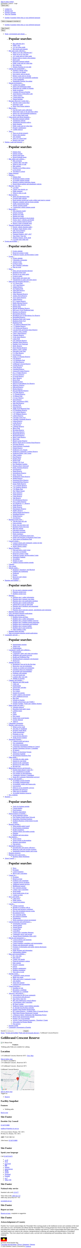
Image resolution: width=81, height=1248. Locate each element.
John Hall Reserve (18, 403)
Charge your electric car (20, 189)
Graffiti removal (18, 129)
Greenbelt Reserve (18, 369)
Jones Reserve (17, 407)
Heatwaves (16, 660)
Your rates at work (18, 972)
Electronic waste (18, 104)
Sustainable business (15, 846)
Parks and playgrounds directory (23, 271)
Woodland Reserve (18, 514)
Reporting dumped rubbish (21, 61)
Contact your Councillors (20, 889)
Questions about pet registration (22, 669)
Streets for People (18, 232)
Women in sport (18, 561)
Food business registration (21, 828)
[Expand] (26, 34)
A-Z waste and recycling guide (22, 56)
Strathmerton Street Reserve (21, 476)
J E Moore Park (17, 396)
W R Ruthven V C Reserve (21, 503)
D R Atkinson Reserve (20, 340)
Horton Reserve (18, 389)
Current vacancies (18, 906)
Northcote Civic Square (20, 450)
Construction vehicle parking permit (24, 207)
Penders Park (17, 459)
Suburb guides (13, 568)
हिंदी (6, 1165)
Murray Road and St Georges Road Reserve (26, 442)
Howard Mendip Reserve (20, 391)
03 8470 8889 (13, 1140)
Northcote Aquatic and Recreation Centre (25, 555)
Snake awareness (18, 90)
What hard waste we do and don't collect (25, 111)
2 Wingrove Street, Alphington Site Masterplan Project (30, 1015)
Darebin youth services (16, 725)
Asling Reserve (17, 299)
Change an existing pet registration (23, 668)
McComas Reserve (18, 432)
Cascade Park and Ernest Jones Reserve (25, 330)
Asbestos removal (18, 707)
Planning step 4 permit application (23, 603)
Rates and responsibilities (16, 954)
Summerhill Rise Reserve (20, 482)
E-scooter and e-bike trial (20, 239)
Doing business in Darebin (17, 813)
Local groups (17, 170)
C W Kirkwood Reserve (20, 328)
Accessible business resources (22, 793)
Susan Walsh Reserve (19, 484)
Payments (16, 877)
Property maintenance (19, 128)
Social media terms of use (21, 893)
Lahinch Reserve (18, 416)
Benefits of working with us (21, 907)
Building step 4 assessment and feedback (25, 624)
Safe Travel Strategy (19, 230)
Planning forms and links (16, 611)
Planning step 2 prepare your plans (23, 599)
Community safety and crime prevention (25, 653)
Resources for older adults (21, 764)
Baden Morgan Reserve (20, 303)
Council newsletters (19, 902)
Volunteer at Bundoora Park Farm (23, 535)
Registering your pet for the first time (24, 664)
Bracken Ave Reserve (19, 312)
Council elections (14, 986)
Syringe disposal (18, 720)
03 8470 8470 (8, 1156)
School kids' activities (19, 687)
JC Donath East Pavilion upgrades (23, 1008)
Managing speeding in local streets (23, 218)
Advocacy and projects (16, 993)
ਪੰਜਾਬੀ (7, 1172)
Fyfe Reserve (17, 358)
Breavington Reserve (19, 314)
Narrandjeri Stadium (19, 557)
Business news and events (17, 855)
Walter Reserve (17, 507)
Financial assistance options (21, 961)
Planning (11, 595)
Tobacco (15, 721)
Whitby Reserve (18, 510)
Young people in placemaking (22, 840)
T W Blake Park (18, 489)
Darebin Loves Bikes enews (21, 168)
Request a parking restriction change (24, 182)
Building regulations (19, 970)
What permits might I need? (21, 826)
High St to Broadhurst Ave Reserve (24, 383)
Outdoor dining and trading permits (24, 831)
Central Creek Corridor (20, 331)
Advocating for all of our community (24, 995)
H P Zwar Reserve (18, 374)
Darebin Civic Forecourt (20, 344)
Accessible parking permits (21, 180)
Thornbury (16, 578)
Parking (11, 175)
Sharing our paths (18, 214)
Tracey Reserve (17, 493)
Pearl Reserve (17, 457)
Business (7, 797)
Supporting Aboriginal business (22, 819)
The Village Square (19, 491)
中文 (6, 1161)
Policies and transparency (16, 938)
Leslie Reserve (17, 423)
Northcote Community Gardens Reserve (25, 451)
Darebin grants (13, 974)
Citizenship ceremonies (20, 260)
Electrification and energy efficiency (24, 847)
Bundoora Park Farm (19, 272)
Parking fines (17, 177)
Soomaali (8, 1174)
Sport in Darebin (14, 548)
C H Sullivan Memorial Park (22, 324)
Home (3, 1033)
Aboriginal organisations (20, 745)
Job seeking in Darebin (20, 916)
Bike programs (17, 161)
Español (7, 1176)
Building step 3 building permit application (26, 622)
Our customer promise (19, 888)
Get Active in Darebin (19, 552)
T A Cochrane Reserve (20, 485)
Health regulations (18, 830)
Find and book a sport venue (21, 550)
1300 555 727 (16, 1196)
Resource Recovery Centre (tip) (18, 101)
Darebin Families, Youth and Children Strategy (27, 703)
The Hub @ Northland (20, 729)
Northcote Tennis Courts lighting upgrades (26, 1006)
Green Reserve (17, 367)
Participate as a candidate (20, 991)
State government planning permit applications (23, 633)
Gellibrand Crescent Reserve (22, 364)
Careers (11, 904)
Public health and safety (16, 705)
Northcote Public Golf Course (22, 453)
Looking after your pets (20, 677)
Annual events (17, 262)
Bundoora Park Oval (19, 321)
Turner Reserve (17, 494)
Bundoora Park (17, 322)
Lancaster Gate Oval (19, 417)
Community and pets (11, 635)
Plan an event (17, 267)
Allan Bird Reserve (19, 290)
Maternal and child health (20, 682)
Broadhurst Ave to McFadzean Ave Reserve (26, 315)
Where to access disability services (23, 788)
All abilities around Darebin (21, 780)
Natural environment (15, 83)
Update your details (19, 959)
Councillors (16, 931)
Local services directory (20, 736)
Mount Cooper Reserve (20, 441)
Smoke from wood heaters (21, 718)
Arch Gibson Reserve (19, 297)
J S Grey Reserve (18, 398)
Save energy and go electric (21, 74)
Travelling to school (19, 171)
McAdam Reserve (18, 430)
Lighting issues (17, 711)
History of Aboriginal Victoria (22, 752)
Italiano (7, 1167)
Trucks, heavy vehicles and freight (23, 220)
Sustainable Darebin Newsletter (22, 81)
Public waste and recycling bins (22, 63)
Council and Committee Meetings (23, 932)
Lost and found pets (19, 675)
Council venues (13, 541)
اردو (6, 1178)
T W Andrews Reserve (20, 487)
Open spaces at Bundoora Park (22, 539)
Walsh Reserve (17, 505)
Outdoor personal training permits (23, 562)
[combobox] (11, 21)
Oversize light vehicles (20, 198)
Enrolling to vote (18, 988)
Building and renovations (16, 615)
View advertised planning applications (20, 613)
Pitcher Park (16, 460)
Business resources (14, 853)
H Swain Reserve (18, 376)
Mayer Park (16, 428)
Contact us (12, 875)
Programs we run (18, 734)
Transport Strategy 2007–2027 (22, 234)
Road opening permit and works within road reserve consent (31, 200)
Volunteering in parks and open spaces (25, 280)
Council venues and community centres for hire (27, 543)
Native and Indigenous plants (22, 86)
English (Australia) (22, 17)
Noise (14, 712)
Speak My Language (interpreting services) (26, 777)
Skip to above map (6, 1091)
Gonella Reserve (18, 365)
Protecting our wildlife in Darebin (23, 88)
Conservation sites (18, 97)
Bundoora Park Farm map (21, 527)
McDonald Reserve (19, 433)
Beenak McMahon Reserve (21, 308)
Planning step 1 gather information (23, 597)
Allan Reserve (17, 292)
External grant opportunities (21, 984)
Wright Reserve (17, 516)
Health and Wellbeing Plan (21, 657)
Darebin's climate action (20, 70)
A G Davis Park (18, 283)
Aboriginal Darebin (15, 739)
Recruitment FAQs (18, 913)
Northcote (16, 573)
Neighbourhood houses (20, 544)
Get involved (17, 786)
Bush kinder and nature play (21, 278)
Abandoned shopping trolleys (22, 122)
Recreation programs (19, 532)
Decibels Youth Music (19, 730)
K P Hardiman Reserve (20, 410)
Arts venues (12, 566)
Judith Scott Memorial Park (21, 408)
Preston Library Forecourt (21, 466)
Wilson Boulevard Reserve (21, 512)
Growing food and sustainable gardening (25, 77)
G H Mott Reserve (18, 362)
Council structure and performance (19, 922)
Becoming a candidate (19, 990)
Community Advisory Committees (23, 775)
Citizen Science (17, 95)
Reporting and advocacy (20, 789)
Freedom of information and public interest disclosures (29, 947)
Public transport (13, 173)
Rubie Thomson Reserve (20, 467)
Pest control (16, 716)
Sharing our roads (18, 216)
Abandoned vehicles (19, 120)
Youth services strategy (20, 737)
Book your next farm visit (21, 525)
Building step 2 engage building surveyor (25, 620)
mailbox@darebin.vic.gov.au (10, 1128)
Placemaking (13, 837)
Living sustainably (18, 79)
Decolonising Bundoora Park (22, 755)
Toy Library (16, 691)
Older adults (12, 757)
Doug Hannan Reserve (20, 348)
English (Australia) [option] (22, 25)
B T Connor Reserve (19, 301)
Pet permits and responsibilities (22, 671)
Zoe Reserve (17, 518)
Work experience (18, 534)
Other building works (19, 629)
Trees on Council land (19, 138)
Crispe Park (16, 339)
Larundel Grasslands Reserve (22, 419)
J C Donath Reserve (19, 394)
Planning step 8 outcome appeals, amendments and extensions (32, 610)
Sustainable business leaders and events (25, 851)
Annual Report (17, 927)
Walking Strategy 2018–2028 (22, 238)
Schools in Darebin (19, 700)
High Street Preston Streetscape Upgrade (25, 1013)
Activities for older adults (20, 759)
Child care (16, 684)
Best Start (16, 698)
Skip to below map (7, 1059)
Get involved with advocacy (21, 997)
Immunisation (17, 652)
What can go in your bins (20, 54)
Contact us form (18, 895)
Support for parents (19, 693)
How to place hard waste (20, 115)
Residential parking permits (21, 178)
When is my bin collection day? (22, 52)
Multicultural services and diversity (19, 768)
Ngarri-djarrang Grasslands (21, 446)
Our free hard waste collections (22, 110)
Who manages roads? (19, 211)
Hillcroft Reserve (18, 387)
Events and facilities (11, 241)
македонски (9, 1169)
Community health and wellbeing (19, 650)
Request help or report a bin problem (24, 58)
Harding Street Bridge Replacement (24, 1009)
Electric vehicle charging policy (22, 227)
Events (11, 256)
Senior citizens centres (19, 546)
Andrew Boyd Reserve (20, 296)
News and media (14, 897)
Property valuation (18, 965)
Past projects (16, 844)
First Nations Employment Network (24, 817)
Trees (10, 131)
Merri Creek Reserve (19, 437)
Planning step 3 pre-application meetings (25, 601)
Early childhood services (20, 696)
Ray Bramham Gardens (20, 464)
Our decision (17, 608)
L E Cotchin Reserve (19, 412)
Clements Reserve (18, 335)
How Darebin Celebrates (20, 265)
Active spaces (17, 838)
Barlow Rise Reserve (19, 305)
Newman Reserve (18, 444)
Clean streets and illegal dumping (19, 117)
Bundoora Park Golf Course (21, 319)
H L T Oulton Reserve (20, 373)
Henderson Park (18, 382)
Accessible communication (21, 782)
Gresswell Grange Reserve (21, 371)
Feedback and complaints (20, 880)
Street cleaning (17, 124)
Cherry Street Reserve (19, 333)
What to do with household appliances (24, 113)
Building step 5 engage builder (22, 626)
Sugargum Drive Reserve (20, 480)
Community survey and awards (22, 934)
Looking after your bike (20, 162)
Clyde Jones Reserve (19, 337)
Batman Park (17, 306)
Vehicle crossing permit (20, 205)
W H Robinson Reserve (20, 500)
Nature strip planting (19, 135)
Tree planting (17, 137)
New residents (13, 795)
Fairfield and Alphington (20, 571)
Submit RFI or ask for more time (23, 604)
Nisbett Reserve (18, 448)
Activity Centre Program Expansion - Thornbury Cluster (30, 1020)
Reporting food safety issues (21, 709)
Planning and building (11, 580)
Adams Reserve (18, 287)
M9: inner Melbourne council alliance (24, 1000)
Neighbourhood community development (25, 659)
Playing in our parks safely (21, 274)
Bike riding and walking (16, 159)
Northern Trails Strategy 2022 (22, 229)
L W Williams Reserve (20, 414)
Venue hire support (18, 982)
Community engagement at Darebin (20, 1027)
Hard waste (16, 60)
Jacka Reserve (17, 399)
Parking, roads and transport (13, 142)
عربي (6, 1160)
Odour (15, 714)
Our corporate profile (19, 914)
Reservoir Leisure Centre (20, 553)
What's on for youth (19, 727)
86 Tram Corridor (18, 1004)
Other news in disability (20, 791)
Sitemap (32, 1244)
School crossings (18, 213)
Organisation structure (19, 923)
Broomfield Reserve (19, 317)
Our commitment (18, 743)
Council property (18, 941)
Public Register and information (22, 950)
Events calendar (18, 258)
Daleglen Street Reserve (20, 342)
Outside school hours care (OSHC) (23, 702)
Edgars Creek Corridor (20, 349)
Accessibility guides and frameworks (24, 784)
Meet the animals (18, 528)
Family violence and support (21, 694)
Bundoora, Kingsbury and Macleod (24, 570)
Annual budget (17, 925)
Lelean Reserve (17, 421)
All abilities (16, 559)
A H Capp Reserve (18, 285)
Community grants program (21, 975)
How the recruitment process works (24, 911)
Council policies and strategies (22, 940)
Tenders (15, 822)
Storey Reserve (17, 475)
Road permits (13, 195)
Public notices (17, 900)
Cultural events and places (21, 741)
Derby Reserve (17, 346)
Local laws (16, 948)
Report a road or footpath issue (22, 223)
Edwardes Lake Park (19, 351)
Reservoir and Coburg (19, 577)
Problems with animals (20, 673)
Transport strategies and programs (19, 225)
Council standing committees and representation (27, 943)
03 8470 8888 (5, 1125)
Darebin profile (13, 1025)
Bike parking (17, 166)
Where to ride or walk (19, 164)
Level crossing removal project (22, 221)
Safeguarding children (19, 952)
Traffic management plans (21, 204)
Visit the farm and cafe (20, 521)
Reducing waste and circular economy (24, 849)
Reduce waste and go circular (22, 76)
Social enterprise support (20, 815)
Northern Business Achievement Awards (25, 821)
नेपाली (6, 1171)
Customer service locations (21, 882)
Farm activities (17, 523)
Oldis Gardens (17, 455)
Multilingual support (19, 886)
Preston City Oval (18, 462)
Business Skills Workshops (21, 856)
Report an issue (17, 879)
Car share (16, 187)
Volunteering (17, 918)
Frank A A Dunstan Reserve (21, 356)
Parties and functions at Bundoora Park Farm (27, 537)
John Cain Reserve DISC (20, 401)
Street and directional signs (21, 196)
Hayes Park (16, 380)
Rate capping (17, 963)
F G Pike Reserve (18, 353)
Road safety (12, 209)
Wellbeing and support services (22, 655)
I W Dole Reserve (18, 392)
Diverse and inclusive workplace (23, 909)
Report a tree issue (18, 140)
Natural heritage (18, 99)
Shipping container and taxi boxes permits (26, 202)
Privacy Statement (23, 1244)
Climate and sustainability (17, 69)
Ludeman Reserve (18, 426)
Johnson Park (17, 405)
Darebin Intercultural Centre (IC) (23, 770)
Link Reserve (17, 425)
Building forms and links (20, 617)
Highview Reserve (18, 385)
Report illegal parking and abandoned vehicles (27, 184)
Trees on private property (20, 133)
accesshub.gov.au (6, 1201)
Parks (10, 269)
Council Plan (17, 929)
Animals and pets (14, 662)
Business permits (14, 824)
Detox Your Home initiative (21, 106)
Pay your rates (17, 956)
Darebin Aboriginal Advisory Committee (25, 748)
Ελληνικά (8, 1163)
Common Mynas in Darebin (21, 92)
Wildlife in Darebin (19, 678)
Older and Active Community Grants (24, 979)
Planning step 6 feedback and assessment (25, 606)
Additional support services (21, 884)
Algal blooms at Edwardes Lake (23, 94)
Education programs (19, 530)
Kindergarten (17, 686)
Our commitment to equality (21, 771)
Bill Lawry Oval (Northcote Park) (23, 310)
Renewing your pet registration (22, 666)
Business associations (19, 842)
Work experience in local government (24, 920)
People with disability (15, 779)
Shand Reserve (17, 471)
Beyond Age (17, 766)
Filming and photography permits (23, 945)
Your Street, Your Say (19, 236)
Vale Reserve (17, 498)
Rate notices (16, 957)
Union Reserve (17, 496)
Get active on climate (19, 72)
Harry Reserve (17, 378)
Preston (15, 575)
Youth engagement (18, 732)
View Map (30, 1055)
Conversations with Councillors (22, 1002)
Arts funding (17, 981)
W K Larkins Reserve (19, 501)
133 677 (16, 1192)
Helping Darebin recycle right (22, 67)
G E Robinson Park (19, 360)
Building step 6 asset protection (22, 628)
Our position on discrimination (22, 773)
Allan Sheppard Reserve (20, 294)
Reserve (7, 1097)
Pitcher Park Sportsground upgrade (23, 1016)
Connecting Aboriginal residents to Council (26, 746)
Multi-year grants (18, 977)
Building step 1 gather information (23, 619)
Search (3, 1031)
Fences (15, 966)
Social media (17, 891)
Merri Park (16, 439)
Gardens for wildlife (19, 85)
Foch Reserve (17, 355)
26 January (16, 750)
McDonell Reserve (18, 435)
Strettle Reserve (17, 478)
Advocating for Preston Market (22, 1022)
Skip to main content (7, 1)
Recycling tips (17, 65)
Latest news (16, 898)
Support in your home (19, 761)
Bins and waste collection (17, 51)
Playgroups (16, 689)
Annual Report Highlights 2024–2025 (24, 936)
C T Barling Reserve (19, 326)
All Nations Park (18, 288)
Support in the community (21, 763)
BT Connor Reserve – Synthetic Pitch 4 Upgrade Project (30, 1011)
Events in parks (17, 263)
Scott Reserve (17, 469)
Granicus (28, 1246)
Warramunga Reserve (19, 509)
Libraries (11, 564)
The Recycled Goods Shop (21, 103)
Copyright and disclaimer (8, 1244)
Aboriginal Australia (19, 754)
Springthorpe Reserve (19, 473)
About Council (9, 858)
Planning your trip (14, 186)
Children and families (15, 680)
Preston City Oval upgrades (21, 1018)
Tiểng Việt (8, 1180)
